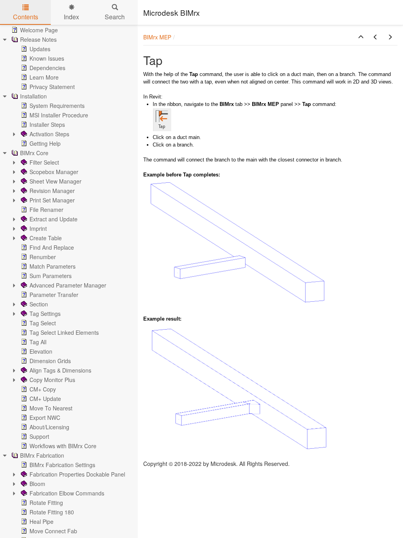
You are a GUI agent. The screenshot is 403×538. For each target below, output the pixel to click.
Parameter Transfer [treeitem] (54, 295)
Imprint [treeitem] (38, 228)
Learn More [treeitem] (44, 77)
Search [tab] (115, 16)
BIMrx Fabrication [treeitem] (42, 455)
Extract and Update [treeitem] (54, 219)
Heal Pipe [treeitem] (42, 521)
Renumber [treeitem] (43, 257)
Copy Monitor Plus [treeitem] (52, 380)
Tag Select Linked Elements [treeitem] (64, 332)
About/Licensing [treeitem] (49, 427)
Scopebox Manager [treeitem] (54, 172)
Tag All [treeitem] (38, 342)
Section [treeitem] (39, 304)
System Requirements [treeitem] (57, 105)
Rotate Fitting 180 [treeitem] (52, 512)
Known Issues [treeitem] (47, 58)
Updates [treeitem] (40, 49)
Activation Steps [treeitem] (49, 134)
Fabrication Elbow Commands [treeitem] (67, 493)
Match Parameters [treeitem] (53, 266)
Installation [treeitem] (33, 96)
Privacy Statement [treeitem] (52, 87)
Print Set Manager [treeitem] (52, 200)
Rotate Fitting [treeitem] (46, 502)
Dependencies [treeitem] (47, 68)
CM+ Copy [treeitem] (43, 389)
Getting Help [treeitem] (45, 143)
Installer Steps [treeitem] (47, 124)
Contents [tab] (25, 16)
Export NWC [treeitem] (45, 417)
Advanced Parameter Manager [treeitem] (68, 285)
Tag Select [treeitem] (43, 323)
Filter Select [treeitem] (44, 162)
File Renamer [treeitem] (46, 209)
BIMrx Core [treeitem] (34, 153)
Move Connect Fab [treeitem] (53, 531)
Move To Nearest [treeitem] (51, 408)
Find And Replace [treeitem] (52, 247)
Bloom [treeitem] (37, 484)
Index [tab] (71, 16)
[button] (360, 37)
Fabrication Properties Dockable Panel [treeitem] (77, 474)
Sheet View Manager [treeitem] (55, 181)
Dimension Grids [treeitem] (50, 361)
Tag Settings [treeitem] (45, 313)
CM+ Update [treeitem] (45, 399)
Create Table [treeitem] (46, 238)
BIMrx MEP (157, 37)
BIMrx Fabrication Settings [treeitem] (62, 465)
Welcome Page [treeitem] (39, 30)
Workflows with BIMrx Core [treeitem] (63, 446)
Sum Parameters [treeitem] (51, 276)
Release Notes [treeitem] (38, 39)
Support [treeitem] (39, 436)
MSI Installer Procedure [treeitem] (59, 115)
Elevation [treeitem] (41, 351)
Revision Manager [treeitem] (52, 191)
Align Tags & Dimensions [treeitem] (60, 370)
